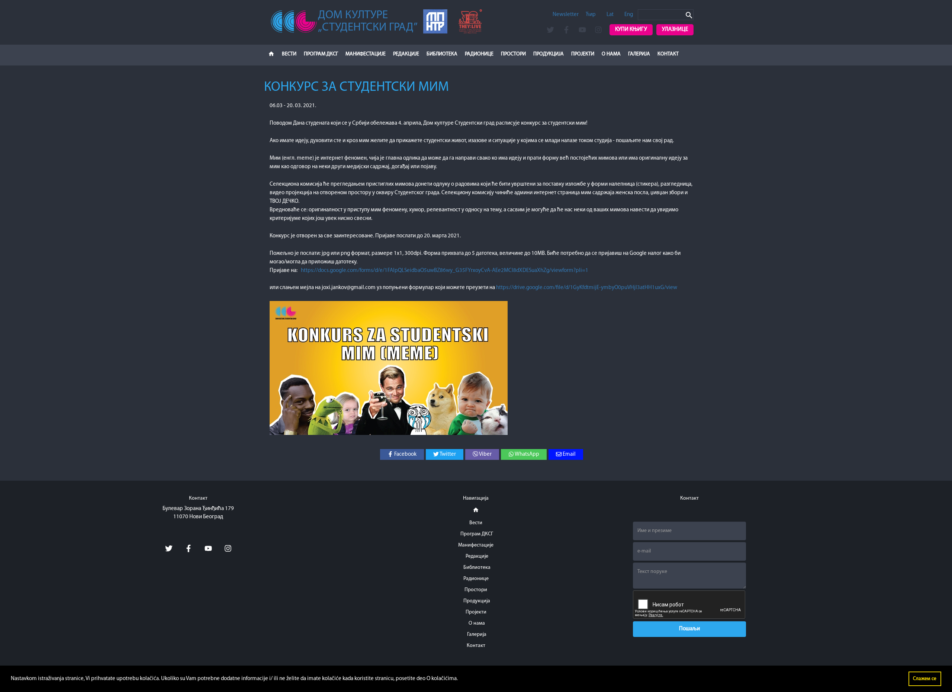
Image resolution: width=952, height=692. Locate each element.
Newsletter (566, 14)
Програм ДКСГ (321, 54)
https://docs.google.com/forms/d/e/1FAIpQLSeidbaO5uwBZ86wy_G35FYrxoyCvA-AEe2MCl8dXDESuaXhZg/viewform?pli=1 (444, 270)
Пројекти (582, 54)
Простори (513, 54)
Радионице (479, 54)
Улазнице (675, 29)
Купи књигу (631, 29)
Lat (610, 14)
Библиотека (442, 54)
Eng (628, 14)
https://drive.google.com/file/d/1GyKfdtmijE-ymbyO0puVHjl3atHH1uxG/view (586, 288)
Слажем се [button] (924, 678)
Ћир (591, 14)
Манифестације (365, 54)
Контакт (668, 54)
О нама (611, 54)
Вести (289, 54)
